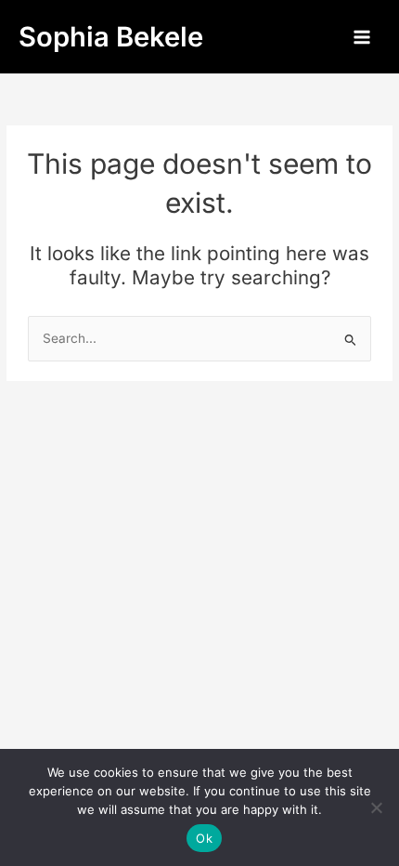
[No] (376, 807)
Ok (204, 838)
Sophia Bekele (111, 36)
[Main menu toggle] (362, 37)
